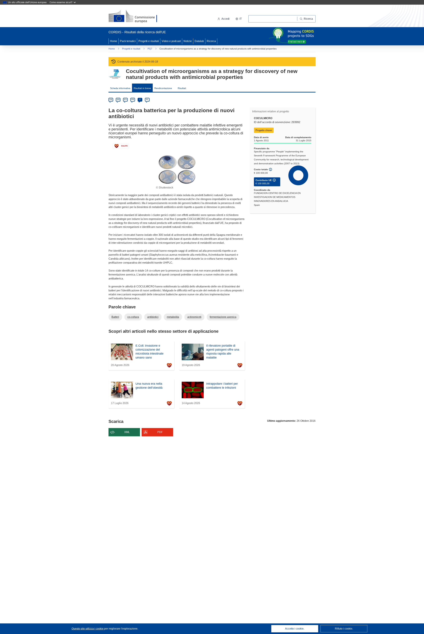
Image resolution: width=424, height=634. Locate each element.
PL (147, 99)
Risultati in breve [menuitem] (142, 88)
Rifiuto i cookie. (344, 628)
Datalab (199, 41)
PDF (160, 432)
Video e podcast (171, 41)
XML (127, 432)
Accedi (225, 18)
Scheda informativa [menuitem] (120, 88)
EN (118, 99)
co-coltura (133, 317)
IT (140, 99)
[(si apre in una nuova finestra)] (134, 16)
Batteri (115, 317)
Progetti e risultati (148, 41)
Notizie (188, 41)
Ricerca (211, 41)
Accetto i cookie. (294, 628)
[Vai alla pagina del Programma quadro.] (114, 74)
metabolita (173, 317)
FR (132, 99)
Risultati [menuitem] (182, 88)
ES (125, 99)
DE (110, 99)
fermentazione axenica (223, 317)
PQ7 (150, 48)
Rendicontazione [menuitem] (163, 88)
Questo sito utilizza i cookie (88, 628)
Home (113, 41)
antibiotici (153, 317)
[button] (238, 19)
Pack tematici (128, 41)
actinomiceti (194, 317)
